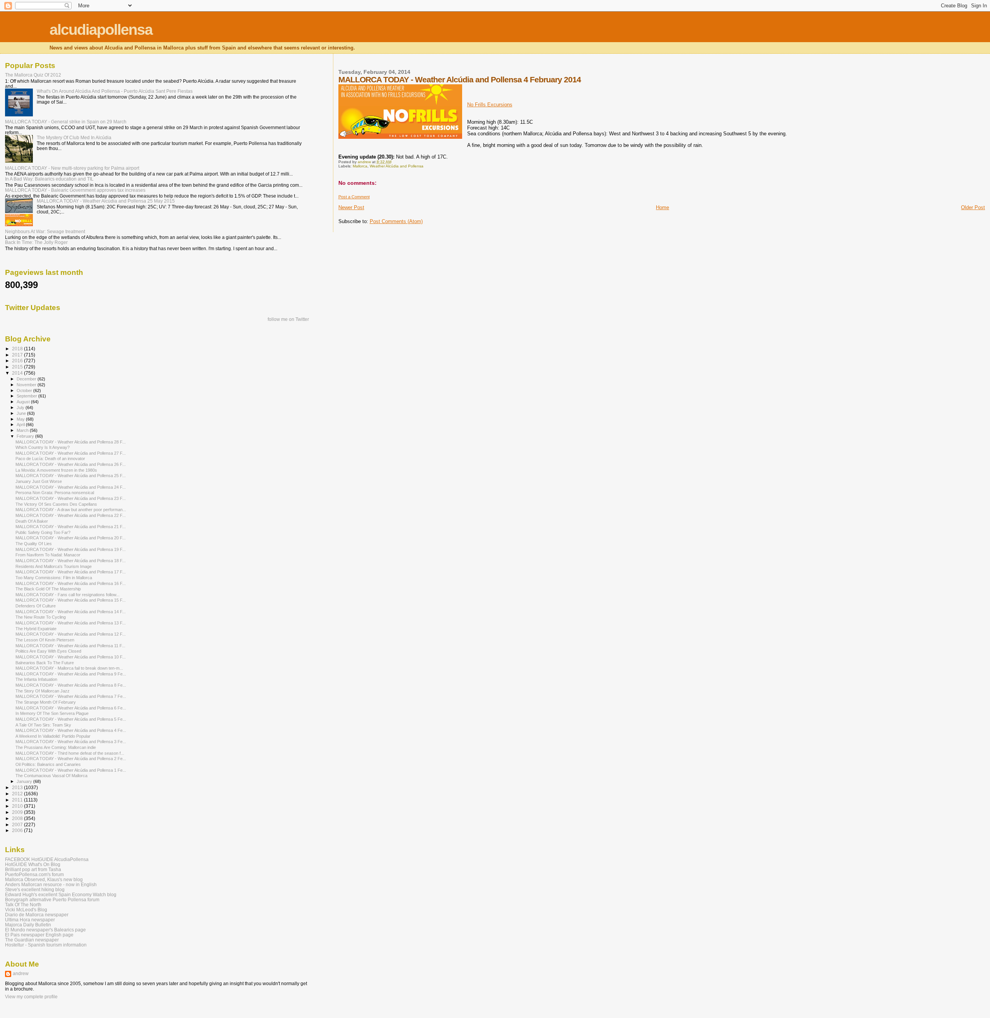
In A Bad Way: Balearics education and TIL (49, 178)
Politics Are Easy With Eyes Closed (48, 651)
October (25, 390)
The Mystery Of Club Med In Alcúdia (74, 137)
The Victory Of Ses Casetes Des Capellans (56, 504)
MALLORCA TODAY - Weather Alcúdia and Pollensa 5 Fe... (70, 719)
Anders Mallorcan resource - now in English (51, 884)
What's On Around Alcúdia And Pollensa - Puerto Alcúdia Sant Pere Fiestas (115, 91)
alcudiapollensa (101, 29)
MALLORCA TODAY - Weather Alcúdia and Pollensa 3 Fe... (70, 741)
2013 (18, 787)
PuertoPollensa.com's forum (34, 874)
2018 (18, 348)
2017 (18, 354)
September (27, 396)
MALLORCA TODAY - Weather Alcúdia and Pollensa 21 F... (70, 526)
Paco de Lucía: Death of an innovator (50, 458)
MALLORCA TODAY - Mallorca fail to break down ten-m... (69, 668)
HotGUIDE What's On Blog (32, 864)
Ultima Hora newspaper (30, 919)
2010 (18, 805)
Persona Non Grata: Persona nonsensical (54, 492)
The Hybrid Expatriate (35, 628)
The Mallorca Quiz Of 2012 (33, 74)
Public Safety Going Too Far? (42, 532)
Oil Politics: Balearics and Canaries (48, 764)
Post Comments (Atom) (396, 221)
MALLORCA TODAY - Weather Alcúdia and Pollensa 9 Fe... (70, 674)
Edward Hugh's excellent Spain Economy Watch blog (60, 894)
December (27, 379)
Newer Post (351, 207)
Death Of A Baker (31, 521)
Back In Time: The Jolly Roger (36, 242)
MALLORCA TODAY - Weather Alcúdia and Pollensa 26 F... (70, 464)
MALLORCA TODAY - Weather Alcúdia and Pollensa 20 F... (70, 537)
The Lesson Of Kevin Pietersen (44, 640)
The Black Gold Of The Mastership (48, 589)
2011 (18, 799)
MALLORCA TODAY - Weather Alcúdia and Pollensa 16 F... (70, 583)
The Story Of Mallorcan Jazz (42, 691)
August (24, 401)
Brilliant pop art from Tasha (33, 869)
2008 (18, 818)
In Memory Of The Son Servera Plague (52, 713)
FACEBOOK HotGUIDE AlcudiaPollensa (47, 859)
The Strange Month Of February (45, 702)
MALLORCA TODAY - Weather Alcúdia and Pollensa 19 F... (70, 549)
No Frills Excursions (489, 104)
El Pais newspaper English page (39, 934)
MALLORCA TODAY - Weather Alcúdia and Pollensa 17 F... (70, 572)
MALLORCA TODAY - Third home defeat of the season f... (69, 753)
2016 (18, 360)
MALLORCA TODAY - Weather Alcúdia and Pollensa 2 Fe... (70, 758)
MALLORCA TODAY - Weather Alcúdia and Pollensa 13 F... (70, 623)
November (27, 384)
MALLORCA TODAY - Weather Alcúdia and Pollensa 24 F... (70, 487)
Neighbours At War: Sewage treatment (45, 231)
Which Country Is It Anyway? (42, 447)
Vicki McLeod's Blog (26, 909)
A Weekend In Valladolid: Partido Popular (52, 736)
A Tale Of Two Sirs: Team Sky (43, 725)
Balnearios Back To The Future (44, 662)
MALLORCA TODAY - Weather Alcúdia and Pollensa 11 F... (70, 645)
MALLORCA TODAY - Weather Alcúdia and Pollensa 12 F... (70, 634)
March (23, 430)
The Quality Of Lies (33, 543)
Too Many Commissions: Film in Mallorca (53, 577)
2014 (18, 372)
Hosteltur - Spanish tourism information (46, 944)
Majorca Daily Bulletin (28, 924)
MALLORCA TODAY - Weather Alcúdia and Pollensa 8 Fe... (70, 685)
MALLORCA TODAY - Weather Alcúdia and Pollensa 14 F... (70, 611)
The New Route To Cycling (40, 617)
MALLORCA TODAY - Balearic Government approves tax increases (75, 190)
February (26, 436)
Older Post (973, 207)
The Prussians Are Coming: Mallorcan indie (55, 747)
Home (662, 207)
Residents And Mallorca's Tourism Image (53, 566)
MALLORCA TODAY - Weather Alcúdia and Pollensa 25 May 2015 (106, 200)
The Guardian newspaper (32, 939)
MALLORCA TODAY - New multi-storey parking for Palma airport (72, 168)
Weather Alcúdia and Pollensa (396, 166)
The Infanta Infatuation (36, 679)
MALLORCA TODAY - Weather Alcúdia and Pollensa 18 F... (70, 560)
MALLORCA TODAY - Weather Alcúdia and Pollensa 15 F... (70, 600)
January (25, 781)
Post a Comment (354, 196)
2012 (18, 793)
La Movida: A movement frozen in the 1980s (56, 470)
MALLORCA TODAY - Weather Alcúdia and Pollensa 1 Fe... (70, 770)
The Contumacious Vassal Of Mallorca (51, 775)
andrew (21, 973)
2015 (18, 366)
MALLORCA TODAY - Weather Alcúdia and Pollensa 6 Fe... (70, 708)
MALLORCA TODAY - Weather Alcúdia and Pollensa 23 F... (70, 498)
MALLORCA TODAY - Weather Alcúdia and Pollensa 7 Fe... (70, 696)
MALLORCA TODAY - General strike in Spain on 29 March (65, 121)
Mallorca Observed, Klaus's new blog (44, 879)
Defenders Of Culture (35, 606)
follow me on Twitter (288, 319)
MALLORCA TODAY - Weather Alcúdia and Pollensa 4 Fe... (70, 730)
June (22, 413)
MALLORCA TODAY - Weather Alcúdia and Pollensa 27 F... (70, 453)
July (21, 407)
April (21, 424)
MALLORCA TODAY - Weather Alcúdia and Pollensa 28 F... (70, 442)
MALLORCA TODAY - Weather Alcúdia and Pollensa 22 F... (70, 515)
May (21, 419)
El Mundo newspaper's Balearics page (45, 929)
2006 (18, 830)
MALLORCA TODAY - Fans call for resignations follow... (67, 594)
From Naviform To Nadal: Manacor (47, 554)
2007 (18, 824)
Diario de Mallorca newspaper (36, 914)
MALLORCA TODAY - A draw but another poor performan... (70, 509)
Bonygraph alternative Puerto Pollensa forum (52, 899)
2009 (18, 812)
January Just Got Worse (38, 481)
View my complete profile (31, 996)
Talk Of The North (23, 904)
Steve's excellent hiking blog (35, 889)
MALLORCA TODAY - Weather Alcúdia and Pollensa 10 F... (70, 657)
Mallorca (360, 166)
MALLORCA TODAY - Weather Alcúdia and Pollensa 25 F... (70, 475)
